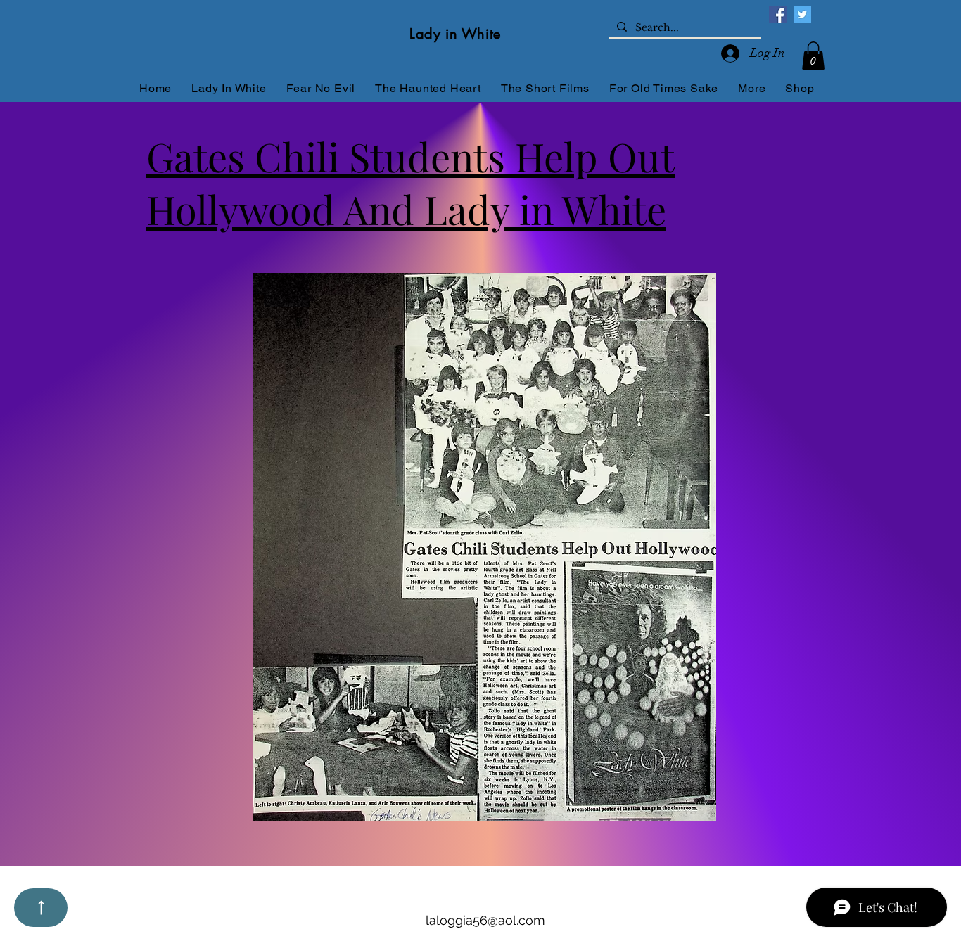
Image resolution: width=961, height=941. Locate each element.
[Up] (41, 907)
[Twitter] (802, 14)
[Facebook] (778, 14)
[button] (813, 55)
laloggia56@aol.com (485, 920)
